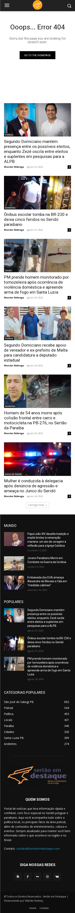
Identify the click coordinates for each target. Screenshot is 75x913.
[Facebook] (28, 877)
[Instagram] (47, 877)
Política (9, 134)
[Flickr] (37, 877)
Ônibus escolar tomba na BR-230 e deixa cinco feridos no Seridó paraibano (36, 219)
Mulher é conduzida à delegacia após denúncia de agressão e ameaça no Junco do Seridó (33, 485)
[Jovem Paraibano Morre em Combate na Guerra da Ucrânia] (14, 563)
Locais (8, 270)
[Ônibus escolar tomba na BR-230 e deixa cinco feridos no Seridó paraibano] (37, 192)
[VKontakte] (57, 877)
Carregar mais (36, 505)
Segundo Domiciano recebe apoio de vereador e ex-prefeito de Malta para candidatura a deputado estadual (36, 353)
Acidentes (10, 207)
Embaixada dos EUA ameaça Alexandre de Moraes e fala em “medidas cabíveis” (47, 581)
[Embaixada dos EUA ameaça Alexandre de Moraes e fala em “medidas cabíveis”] (14, 583)
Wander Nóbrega (14, 166)
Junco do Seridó (13, 474)
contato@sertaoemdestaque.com (38, 848)
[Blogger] (18, 877)
